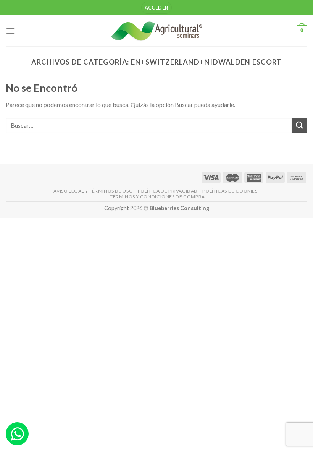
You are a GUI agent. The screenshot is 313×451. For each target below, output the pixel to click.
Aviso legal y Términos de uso (93, 191)
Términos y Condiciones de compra (157, 197)
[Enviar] (299, 125)
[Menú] (10, 30)
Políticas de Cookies (229, 191)
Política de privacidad (168, 191)
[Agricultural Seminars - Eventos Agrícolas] (156, 31)
